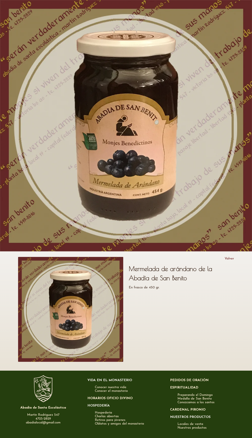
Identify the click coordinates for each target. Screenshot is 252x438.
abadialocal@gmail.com (43, 422)
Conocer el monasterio (111, 391)
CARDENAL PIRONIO (188, 409)
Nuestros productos (192, 428)
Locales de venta (190, 424)
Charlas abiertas (107, 416)
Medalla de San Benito (194, 398)
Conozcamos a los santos (196, 402)
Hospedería (103, 412)
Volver (229, 258)
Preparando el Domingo (195, 395)
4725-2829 (43, 419)
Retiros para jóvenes (110, 420)
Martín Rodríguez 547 (43, 415)
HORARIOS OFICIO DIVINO (110, 398)
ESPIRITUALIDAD (184, 387)
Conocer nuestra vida (110, 387)
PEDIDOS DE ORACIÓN (189, 380)
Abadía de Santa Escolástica (43, 407)
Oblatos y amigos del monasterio (119, 423)
